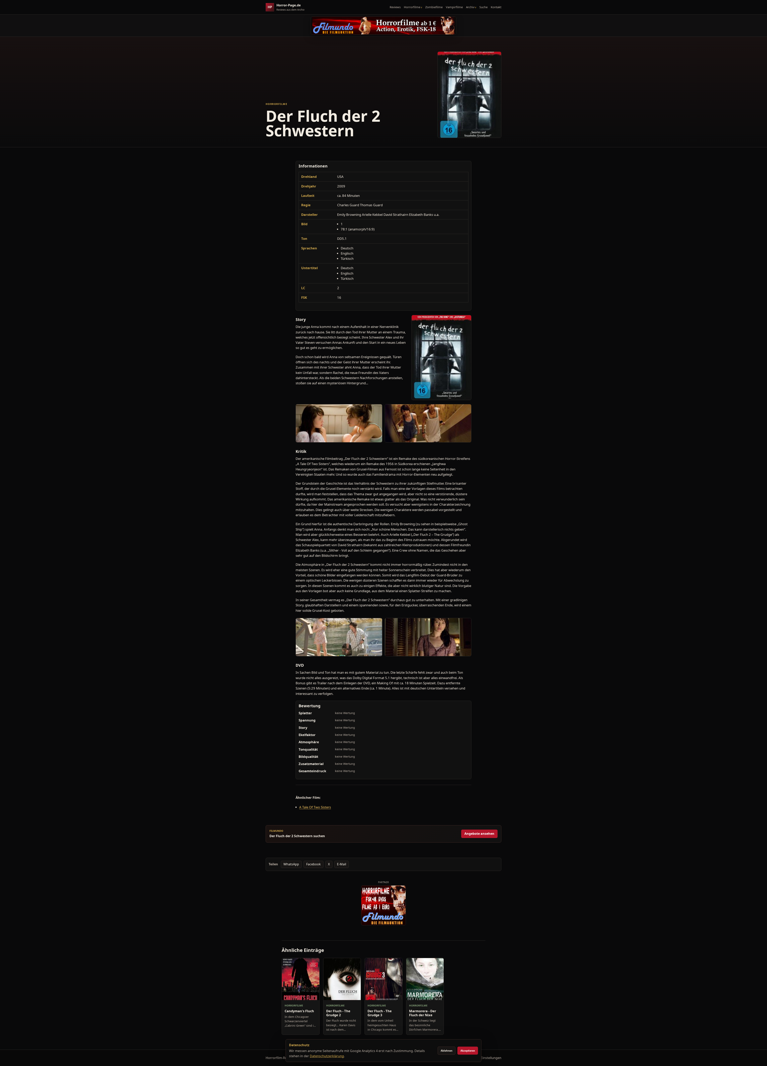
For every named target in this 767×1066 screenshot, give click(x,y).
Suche (483, 7)
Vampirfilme (454, 7)
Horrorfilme (412, 7)
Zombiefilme (434, 7)
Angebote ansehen (479, 833)
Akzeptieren (467, 1050)
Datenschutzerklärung (327, 1056)
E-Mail (341, 864)
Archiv (470, 7)
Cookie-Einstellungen (485, 1058)
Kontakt (496, 7)
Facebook (313, 864)
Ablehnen (446, 1050)
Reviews (395, 7)
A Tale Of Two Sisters (315, 807)
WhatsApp (291, 864)
